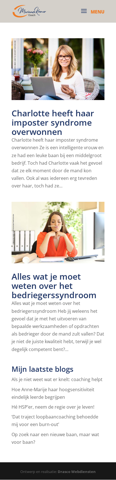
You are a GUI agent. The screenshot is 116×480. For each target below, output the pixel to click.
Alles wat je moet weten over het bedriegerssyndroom (54, 286)
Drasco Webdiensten (77, 471)
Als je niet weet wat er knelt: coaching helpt (57, 379)
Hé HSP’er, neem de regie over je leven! (53, 407)
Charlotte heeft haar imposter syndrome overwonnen (53, 122)
